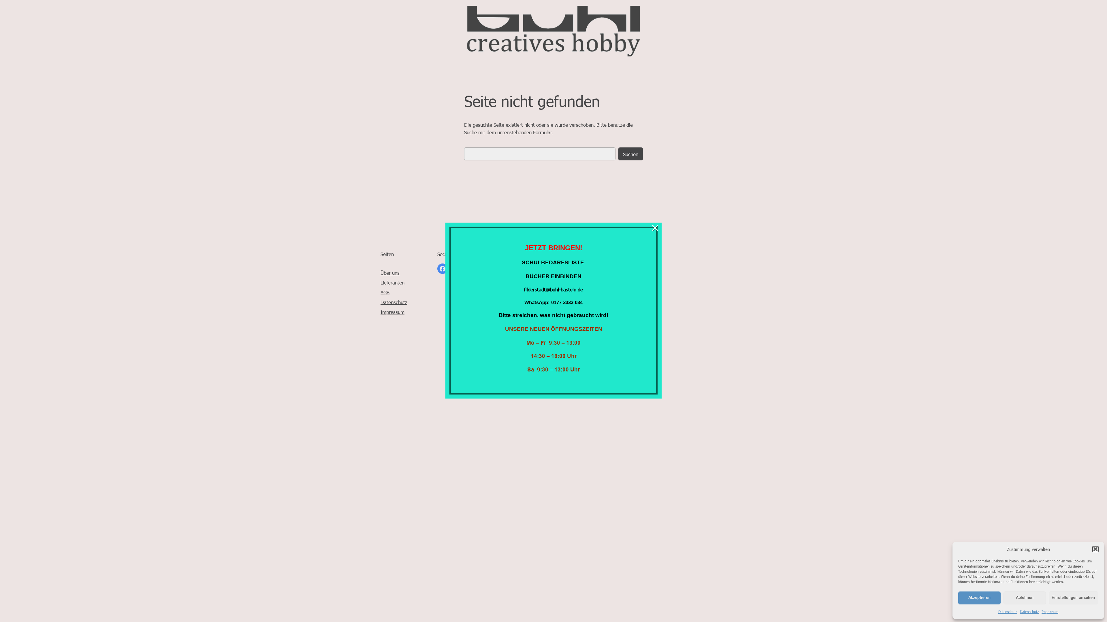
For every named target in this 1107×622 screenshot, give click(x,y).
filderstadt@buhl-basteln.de (553, 289)
